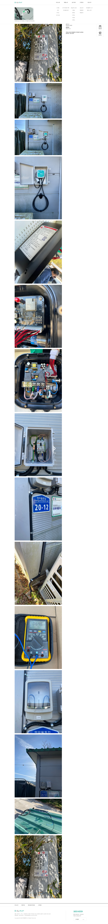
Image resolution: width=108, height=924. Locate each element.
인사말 (58, 7)
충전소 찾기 (89, 10)
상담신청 (81, 7)
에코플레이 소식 (89, 7)
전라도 (73, 15)
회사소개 (58, 2)
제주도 (73, 20)
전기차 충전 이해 (65, 7)
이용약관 (23, 905)
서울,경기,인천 (74, 7)
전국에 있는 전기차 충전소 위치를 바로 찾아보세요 (24, 21)
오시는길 (58, 15)
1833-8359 (78, 911)
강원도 (73, 10)
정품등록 (81, 10)
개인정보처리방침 (31, 905)
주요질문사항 (65, 10)
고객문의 (81, 2)
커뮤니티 (89, 2)
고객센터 (40, 905)
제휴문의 (81, 12)
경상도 (73, 17)
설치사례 (74, 2)
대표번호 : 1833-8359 (19, 915)
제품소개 (66, 2)
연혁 (58, 10)
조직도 (58, 12)
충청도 (73, 12)
